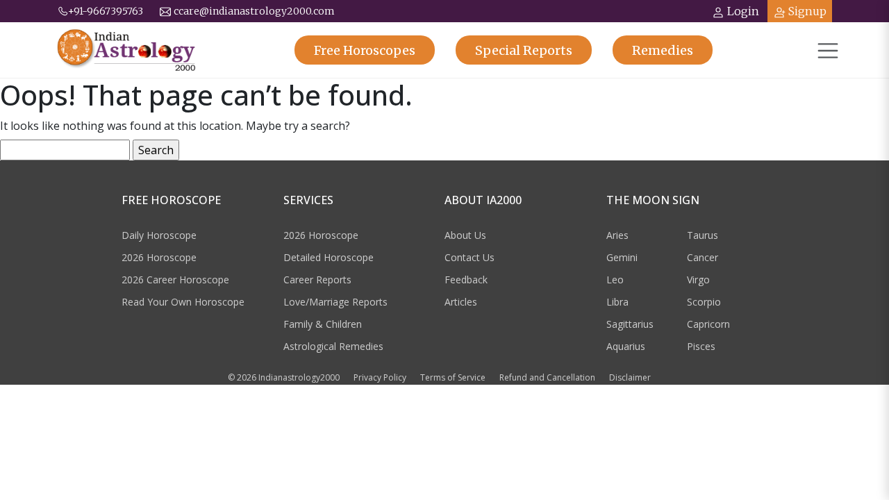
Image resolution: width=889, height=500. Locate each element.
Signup (807, 11)
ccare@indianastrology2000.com (254, 11)
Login (743, 11)
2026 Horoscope (159, 257)
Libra (617, 301)
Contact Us (469, 257)
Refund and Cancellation (547, 377)
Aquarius (625, 346)
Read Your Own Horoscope (183, 301)
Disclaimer (630, 377)
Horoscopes (364, 50)
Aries (617, 235)
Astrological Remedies (333, 346)
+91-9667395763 (105, 11)
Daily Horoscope (159, 235)
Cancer (702, 257)
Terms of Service (452, 377)
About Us (465, 235)
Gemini (622, 257)
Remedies (662, 50)
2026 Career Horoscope (175, 279)
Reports (523, 50)
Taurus (702, 235)
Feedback (466, 279)
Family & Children (322, 324)
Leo (615, 279)
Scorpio (704, 301)
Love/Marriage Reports (335, 301)
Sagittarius (630, 324)
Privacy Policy (380, 377)
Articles (460, 301)
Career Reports (317, 279)
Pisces (701, 346)
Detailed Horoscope (328, 257)
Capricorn (708, 324)
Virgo (698, 279)
